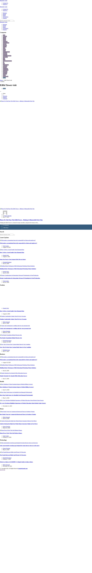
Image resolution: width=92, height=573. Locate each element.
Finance (4, 46)
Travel (4, 77)
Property (5, 67)
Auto (4, 35)
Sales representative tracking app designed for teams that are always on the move (19, 548)
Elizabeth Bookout (7, 262)
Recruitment (5, 70)
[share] (0, 91)
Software (5, 74)
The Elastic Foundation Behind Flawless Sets (11, 440)
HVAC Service (6, 52)
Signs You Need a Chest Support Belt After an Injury (13, 259)
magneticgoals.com (22, 571)
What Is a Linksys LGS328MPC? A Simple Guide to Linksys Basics (16, 564)
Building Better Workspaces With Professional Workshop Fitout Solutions (18, 268)
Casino (4, 37)
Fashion (4, 44)
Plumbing (5, 66)
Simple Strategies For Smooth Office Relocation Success (13, 478)
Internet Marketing (7, 55)
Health (4, 49)
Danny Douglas (7, 215)
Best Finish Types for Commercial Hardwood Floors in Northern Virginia (18, 517)
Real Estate (5, 68)
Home (4, 50)
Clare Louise (6, 246)
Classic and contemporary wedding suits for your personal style (15, 431)
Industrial (5, 53)
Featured (5, 45)
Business (5, 36)
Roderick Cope (6, 452)
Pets (4, 63)
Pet (3, 62)
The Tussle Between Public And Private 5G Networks (13, 557)
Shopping (5, 72)
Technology (5, 76)
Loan (4, 59)
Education (5, 41)
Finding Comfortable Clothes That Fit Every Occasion (13, 421)
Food (4, 48)
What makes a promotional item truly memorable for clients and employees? (18, 243)
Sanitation (5, 71)
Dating (4, 40)
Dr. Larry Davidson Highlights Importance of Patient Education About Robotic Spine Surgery (23, 505)
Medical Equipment (7, 61)
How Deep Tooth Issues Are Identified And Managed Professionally (16, 497)
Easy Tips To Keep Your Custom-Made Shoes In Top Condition (15, 449)
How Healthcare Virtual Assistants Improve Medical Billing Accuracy (17, 489)
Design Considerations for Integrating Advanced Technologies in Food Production (20, 278)
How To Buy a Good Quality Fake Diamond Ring (12, 252)
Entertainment (6, 43)
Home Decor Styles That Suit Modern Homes (11, 535)
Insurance (5, 54)
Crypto (4, 39)
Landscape (5, 57)
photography (6, 65)
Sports (4, 75)
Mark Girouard (6, 424)
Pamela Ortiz (6, 255)
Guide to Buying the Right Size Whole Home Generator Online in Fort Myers (19, 526)
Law (4, 58)
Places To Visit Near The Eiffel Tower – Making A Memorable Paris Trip (21, 220)
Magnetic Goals (3, 0)
